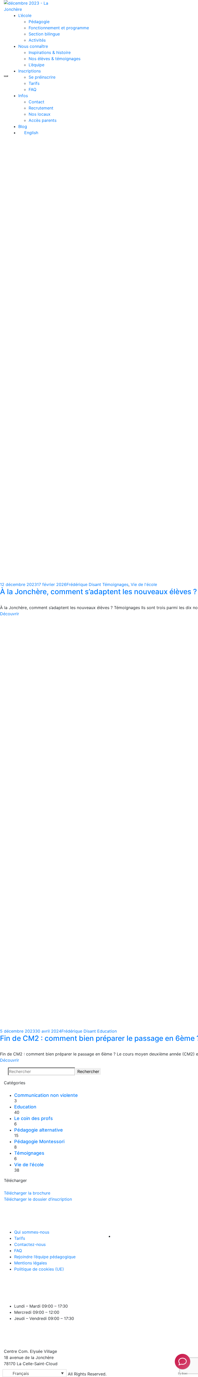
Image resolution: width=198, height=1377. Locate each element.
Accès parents (42, 120)
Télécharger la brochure (27, 1193)
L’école (24, 15)
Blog (22, 126)
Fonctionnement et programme (59, 27)
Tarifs (34, 83)
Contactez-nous (30, 1244)
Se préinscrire (42, 77)
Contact (36, 101)
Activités (37, 40)
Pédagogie (39, 21)
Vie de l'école (144, 584)
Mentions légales (30, 1262)
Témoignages (115, 584)
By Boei (182, 1373)
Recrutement (41, 108)
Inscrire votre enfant (162, 72)
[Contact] (182, 1361)
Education (107, 1031)
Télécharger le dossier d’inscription (38, 1199)
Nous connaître (33, 46)
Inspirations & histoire (50, 52)
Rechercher (88, 1071)
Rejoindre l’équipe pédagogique (45, 1256)
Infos (23, 95)
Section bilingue (44, 33)
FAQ (32, 89)
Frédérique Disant (84, 584)
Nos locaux (40, 114)
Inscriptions (29, 71)
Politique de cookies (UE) (39, 1269)
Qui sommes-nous (31, 1232)
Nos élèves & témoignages (54, 58)
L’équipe (36, 64)
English (30, 132)
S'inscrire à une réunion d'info (169, 67)
